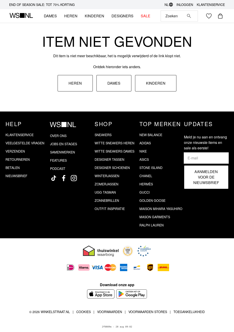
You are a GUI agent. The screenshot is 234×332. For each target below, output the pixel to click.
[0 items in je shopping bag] (220, 16)
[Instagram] (73, 178)
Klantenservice (211, 4)
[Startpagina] (21, 16)
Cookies (83, 311)
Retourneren (17, 159)
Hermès (146, 184)
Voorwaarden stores (147, 311)
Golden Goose (152, 200)
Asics (144, 159)
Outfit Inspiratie (110, 208)
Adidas (145, 143)
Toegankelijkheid (189, 311)
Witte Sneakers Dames (114, 151)
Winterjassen (107, 176)
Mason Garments (154, 217)
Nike (143, 151)
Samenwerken (62, 152)
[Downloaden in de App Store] (100, 293)
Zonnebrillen (107, 200)
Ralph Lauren (151, 225)
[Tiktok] (53, 178)
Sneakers (103, 134)
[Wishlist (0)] (209, 16)
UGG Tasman (105, 192)
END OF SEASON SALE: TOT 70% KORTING (42, 4)
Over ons (58, 135)
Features (58, 160)
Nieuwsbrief (16, 176)
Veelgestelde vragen (24, 143)
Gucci (144, 192)
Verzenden (15, 151)
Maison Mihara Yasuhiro (160, 208)
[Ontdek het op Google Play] (131, 293)
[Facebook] (63, 178)
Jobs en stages (63, 144)
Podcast (57, 168)
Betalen (12, 167)
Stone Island (150, 167)
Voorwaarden (109, 311)
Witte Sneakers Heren (114, 143)
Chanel (145, 176)
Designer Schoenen (112, 167)
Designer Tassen (109, 159)
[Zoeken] (189, 16)
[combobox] (173, 15)
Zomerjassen (106, 184)
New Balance (150, 134)
